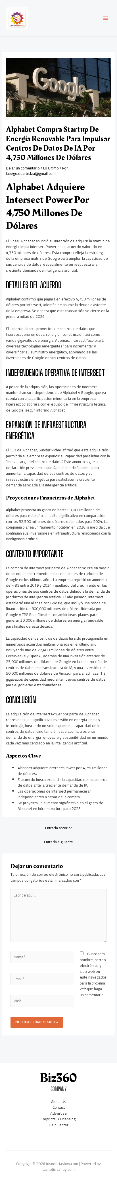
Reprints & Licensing (59, 1119)
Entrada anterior (58, 828)
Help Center (58, 1125)
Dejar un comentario (23, 168)
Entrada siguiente (58, 842)
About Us (58, 1101)
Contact (59, 1107)
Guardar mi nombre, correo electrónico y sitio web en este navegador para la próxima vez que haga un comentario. (93, 974)
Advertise (58, 1113)
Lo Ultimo (51, 168)
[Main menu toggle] (106, 18)
